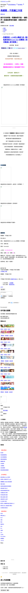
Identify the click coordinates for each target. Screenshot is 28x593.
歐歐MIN (2, 524)
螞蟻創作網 (3, 461)
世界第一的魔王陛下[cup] (6, 479)
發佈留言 (3, 297)
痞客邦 (12, 279)
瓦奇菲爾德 (3, 467)
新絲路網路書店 (4, 454)
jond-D (2, 540)
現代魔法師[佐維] (4, 494)
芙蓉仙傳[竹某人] (4, 488)
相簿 (4, 28)
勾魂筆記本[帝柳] (4, 492)
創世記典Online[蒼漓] (5, 477)
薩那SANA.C (3, 515)
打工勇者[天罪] (4, 501)
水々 (1, 532)
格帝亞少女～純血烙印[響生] (6, 505)
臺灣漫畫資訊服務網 (4, 469)
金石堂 (9, 329)
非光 (1, 526)
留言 (15, 279)
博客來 (2, 329)
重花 (1, 521)
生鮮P (2, 530)
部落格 (5, 30)
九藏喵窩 (2, 465)
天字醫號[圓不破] (4, 507)
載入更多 (3, 289)
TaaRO (2, 534)
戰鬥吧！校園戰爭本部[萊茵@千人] (8, 503)
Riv (1, 528)
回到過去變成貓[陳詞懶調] (6, 486)
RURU (2, 513)
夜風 (1, 519)
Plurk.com (12, 559)
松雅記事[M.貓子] (4, 499)
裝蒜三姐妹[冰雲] (4, 496)
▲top (2, 286)
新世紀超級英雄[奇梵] (5, 490)
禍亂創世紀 (11, 284)
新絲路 (5, 329)
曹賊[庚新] (3, 483)
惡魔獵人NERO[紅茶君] (6, 481)
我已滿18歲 (3, 590)
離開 (8, 590)
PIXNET (6, 572)
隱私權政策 (24, 572)
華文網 (25, 427)
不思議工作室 (4, 271)
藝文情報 (12, 25)
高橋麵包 (2, 538)
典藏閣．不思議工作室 (11, 10)
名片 (4, 31)
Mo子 (2, 517)
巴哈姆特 (2, 463)
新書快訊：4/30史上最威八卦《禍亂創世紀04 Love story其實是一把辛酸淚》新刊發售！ (15, 39)
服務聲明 (14, 574)
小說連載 (11, 282)
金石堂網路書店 (4, 457)
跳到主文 (3, 14)
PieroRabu (3, 536)
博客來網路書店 (4, 459)
